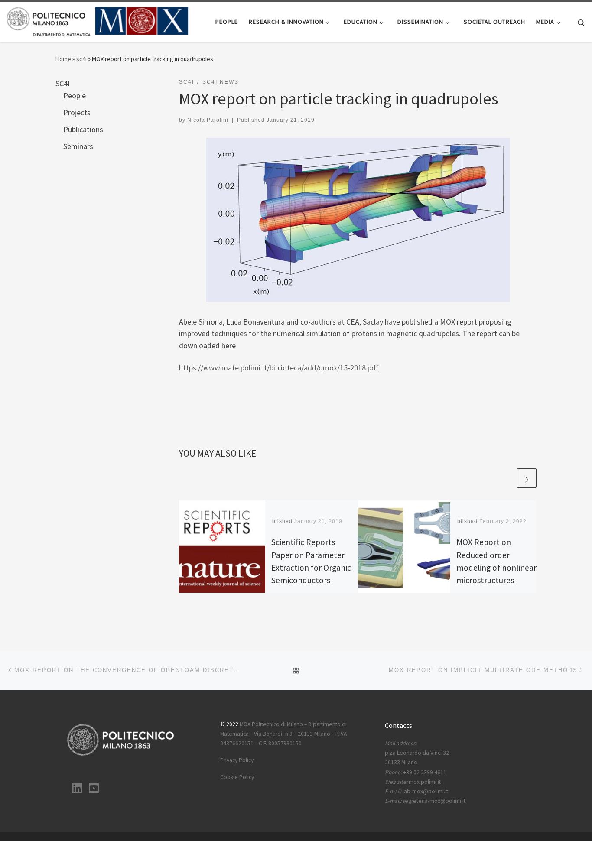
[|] (98, 20)
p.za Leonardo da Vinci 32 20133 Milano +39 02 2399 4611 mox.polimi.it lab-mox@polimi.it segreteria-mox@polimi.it (425, 772)
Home (63, 59)
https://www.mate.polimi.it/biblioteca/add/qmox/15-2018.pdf (279, 368)
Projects (77, 112)
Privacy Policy (237, 760)
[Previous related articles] (506, 478)
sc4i (81, 59)
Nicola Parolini (207, 120)
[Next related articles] (527, 478)
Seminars (78, 146)
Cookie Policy (237, 777)
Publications (83, 129)
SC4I (62, 83)
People (74, 96)
